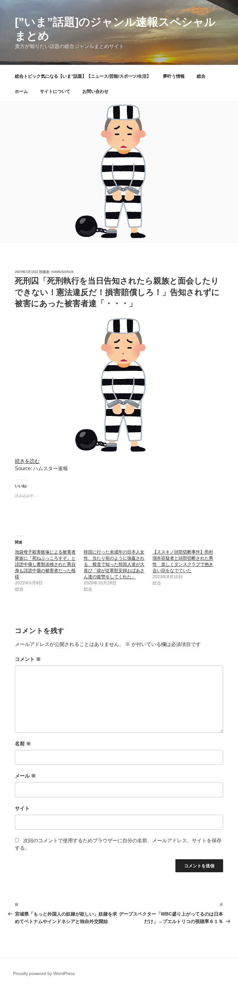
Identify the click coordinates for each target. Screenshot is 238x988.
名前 (23, 743)
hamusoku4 (62, 272)
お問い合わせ (95, 91)
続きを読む (27, 461)
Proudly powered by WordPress (44, 973)
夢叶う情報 (174, 76)
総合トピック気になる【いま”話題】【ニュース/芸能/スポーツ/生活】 (83, 76)
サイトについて (55, 91)
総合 (201, 76)
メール (25, 775)
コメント (28, 659)
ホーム (21, 91)
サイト (22, 808)
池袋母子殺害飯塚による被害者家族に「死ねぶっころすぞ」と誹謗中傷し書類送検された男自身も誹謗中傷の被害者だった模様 (45, 564)
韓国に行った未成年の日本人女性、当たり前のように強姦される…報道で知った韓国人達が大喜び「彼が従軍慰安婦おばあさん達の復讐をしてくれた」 (114, 564)
